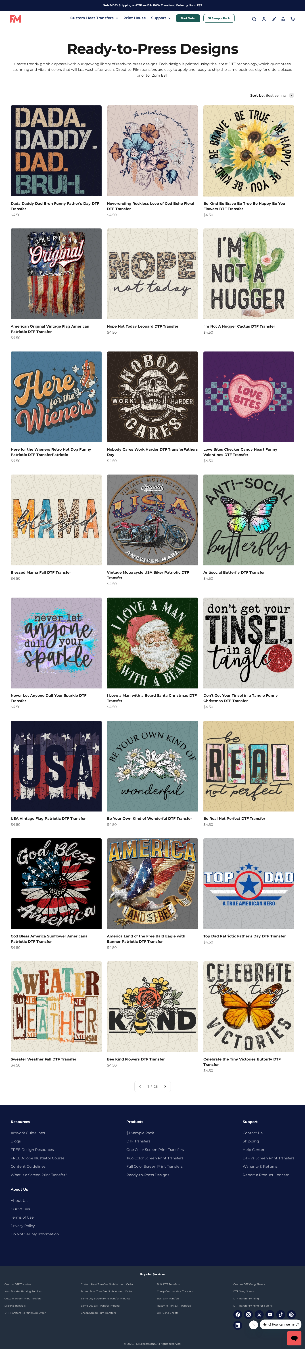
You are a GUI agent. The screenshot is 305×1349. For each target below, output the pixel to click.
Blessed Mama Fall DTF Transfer (41, 572)
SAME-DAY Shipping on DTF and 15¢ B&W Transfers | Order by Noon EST (152, 5)
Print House (134, 18)
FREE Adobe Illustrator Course (38, 1158)
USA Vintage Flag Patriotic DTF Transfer (48, 818)
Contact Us (253, 1133)
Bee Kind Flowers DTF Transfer (136, 1059)
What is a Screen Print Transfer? (39, 1175)
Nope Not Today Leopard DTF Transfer (142, 326)
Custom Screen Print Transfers (22, 1298)
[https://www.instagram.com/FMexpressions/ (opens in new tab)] (248, 1314)
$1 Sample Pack (219, 18)
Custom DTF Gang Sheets (249, 1284)
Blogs (16, 1141)
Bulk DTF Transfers (168, 1284)
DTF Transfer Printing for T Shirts (252, 1305)
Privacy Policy (23, 1226)
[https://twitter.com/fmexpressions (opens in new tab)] (259, 1314)
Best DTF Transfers (168, 1298)
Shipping (251, 1141)
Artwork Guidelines (28, 1133)
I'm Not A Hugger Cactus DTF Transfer (239, 326)
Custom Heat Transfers (92, 18)
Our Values (20, 1209)
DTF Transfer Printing (246, 1298)
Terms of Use (22, 1217)
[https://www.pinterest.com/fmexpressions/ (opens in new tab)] (291, 1314)
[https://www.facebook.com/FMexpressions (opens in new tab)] (237, 1314)
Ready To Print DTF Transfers (174, 1305)
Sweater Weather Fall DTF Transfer (43, 1059)
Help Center (253, 1150)
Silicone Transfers (14, 1305)
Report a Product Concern (266, 1175)
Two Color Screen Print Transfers (154, 1158)
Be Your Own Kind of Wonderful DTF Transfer (149, 818)
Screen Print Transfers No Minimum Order (106, 1291)
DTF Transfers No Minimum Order (25, 1312)
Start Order (188, 18)
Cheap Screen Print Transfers (98, 1312)
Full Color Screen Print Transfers (154, 1166)
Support (158, 18)
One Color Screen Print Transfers (155, 1150)
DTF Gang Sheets (167, 1312)
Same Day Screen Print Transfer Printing (105, 1298)
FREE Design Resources (32, 1150)
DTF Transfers (138, 1141)
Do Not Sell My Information (35, 1234)
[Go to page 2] (165, 1086)
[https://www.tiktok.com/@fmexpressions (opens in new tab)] (280, 1314)
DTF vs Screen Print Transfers (268, 1158)
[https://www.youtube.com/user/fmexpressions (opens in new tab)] (269, 1314)
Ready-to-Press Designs (147, 1175)
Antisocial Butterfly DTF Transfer (234, 572)
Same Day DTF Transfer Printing (100, 1305)
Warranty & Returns (260, 1166)
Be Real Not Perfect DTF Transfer (234, 818)
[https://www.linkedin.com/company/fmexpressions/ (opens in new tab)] (237, 1325)
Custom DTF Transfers (17, 1284)
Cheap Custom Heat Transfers (175, 1291)
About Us (19, 1200)
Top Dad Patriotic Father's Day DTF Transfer (244, 936)
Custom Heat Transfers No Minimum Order (107, 1284)
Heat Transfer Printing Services (23, 1291)
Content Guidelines (28, 1166)
